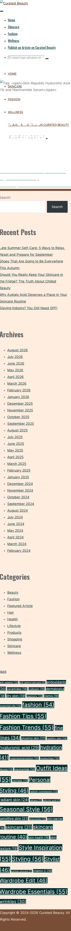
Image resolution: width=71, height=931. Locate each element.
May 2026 (15, 370)
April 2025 (15, 457)
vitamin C (42, 871)
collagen (36, 689)
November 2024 (20, 490)
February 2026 (19, 390)
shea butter (37, 819)
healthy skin (57, 738)
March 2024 (16, 544)
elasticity (34, 696)
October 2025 (18, 417)
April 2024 (15, 537)
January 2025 (18, 477)
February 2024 (19, 551)
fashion (38, 704)
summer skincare (21, 871)
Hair (10, 613)
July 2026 (15, 357)
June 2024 (15, 524)
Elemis (51, 696)
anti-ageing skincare (32, 682)
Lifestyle (14, 626)
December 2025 (20, 404)
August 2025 (17, 430)
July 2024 (15, 517)
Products (14, 633)
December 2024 (20, 484)
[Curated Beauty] (14, 3)
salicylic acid (51, 800)
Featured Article (20, 606)
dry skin (15, 696)
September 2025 (20, 424)
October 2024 (18, 497)
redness (36, 800)
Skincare (14, 646)
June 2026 (15, 363)
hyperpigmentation (24, 758)
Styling (28, 859)
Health (12, 619)
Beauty (12, 592)
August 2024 (17, 510)
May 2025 (15, 450)
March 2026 (16, 383)
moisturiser (50, 758)
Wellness (14, 653)
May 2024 (15, 531)
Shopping (14, 639)
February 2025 (18, 470)
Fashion (13, 599)
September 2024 (20, 504)
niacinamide (24, 769)
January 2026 (18, 397)
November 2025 (20, 410)
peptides (20, 780)
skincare (19, 827)
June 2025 (15, 444)
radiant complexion (44, 791)
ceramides (17, 689)
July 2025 (15, 437)
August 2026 (17, 350)
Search (57, 207)
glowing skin (33, 738)
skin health (38, 837)
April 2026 (15, 377)
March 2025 (16, 464)
